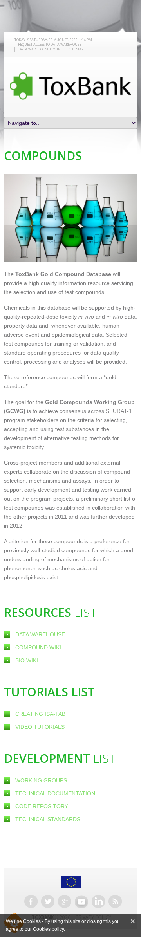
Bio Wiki (26, 660)
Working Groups (41, 780)
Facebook (31, 901)
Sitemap (76, 49)
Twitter (47, 901)
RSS (115, 901)
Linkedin (98, 901)
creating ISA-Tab (40, 714)
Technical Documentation (55, 793)
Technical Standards (47, 819)
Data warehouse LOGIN (39, 49)
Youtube (81, 901)
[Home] (70, 86)
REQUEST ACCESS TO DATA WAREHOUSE (49, 44)
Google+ (64, 901)
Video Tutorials (40, 727)
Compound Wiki (38, 647)
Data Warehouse (40, 634)
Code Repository (41, 806)
